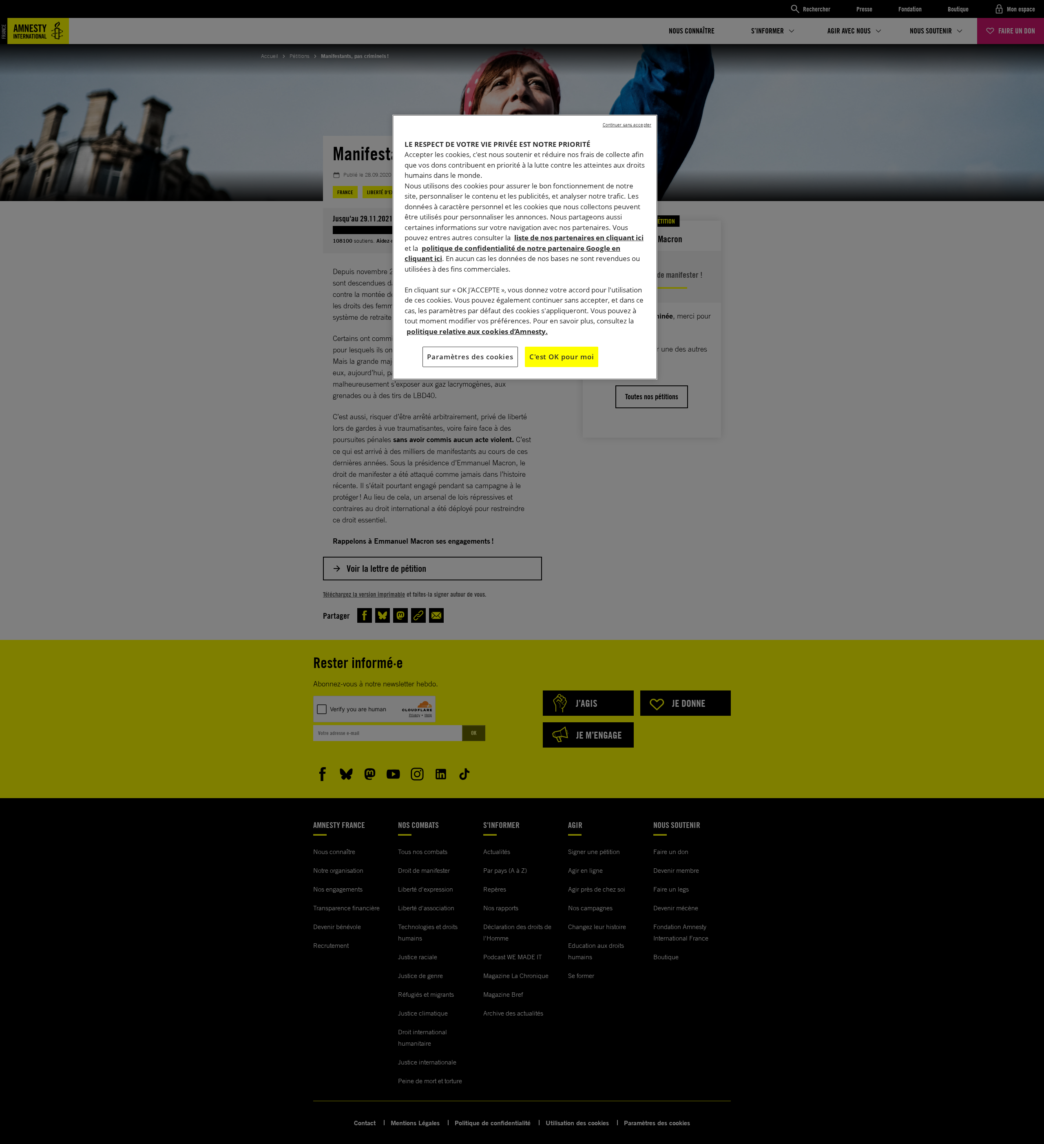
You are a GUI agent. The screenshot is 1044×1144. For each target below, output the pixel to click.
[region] (524, 247)
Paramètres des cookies (470, 356)
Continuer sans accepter (627, 125)
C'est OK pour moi (561, 356)
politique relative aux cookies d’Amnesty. (477, 331)
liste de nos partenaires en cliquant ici (579, 237)
